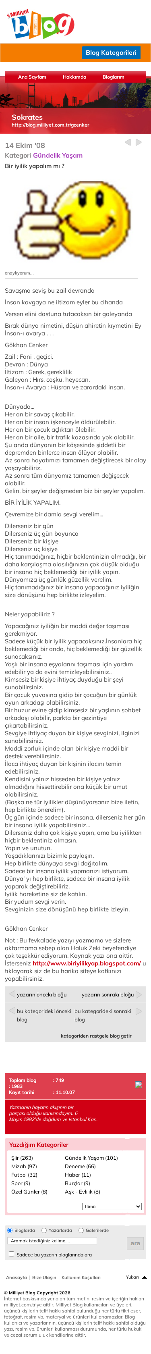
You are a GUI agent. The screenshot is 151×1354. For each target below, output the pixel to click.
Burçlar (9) (77, 1183)
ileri (138, 142)
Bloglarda (24, 1230)
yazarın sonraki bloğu (108, 994)
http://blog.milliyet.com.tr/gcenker (50, 125)
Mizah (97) (24, 1166)
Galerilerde (97, 1230)
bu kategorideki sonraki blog (102, 1015)
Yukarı (132, 1277)
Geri (127, 142)
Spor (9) (20, 1183)
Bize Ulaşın (44, 1277)
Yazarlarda (60, 1230)
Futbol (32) (24, 1174)
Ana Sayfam (32, 77)
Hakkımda (74, 77)
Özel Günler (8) (29, 1191)
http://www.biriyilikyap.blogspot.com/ (87, 963)
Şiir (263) (22, 1157)
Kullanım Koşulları (81, 1277)
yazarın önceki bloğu (42, 994)
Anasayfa (16, 1277)
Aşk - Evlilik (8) (82, 1191)
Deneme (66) (80, 1166)
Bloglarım (113, 77)
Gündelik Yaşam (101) (91, 1157)
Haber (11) (78, 1174)
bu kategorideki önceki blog (44, 1015)
